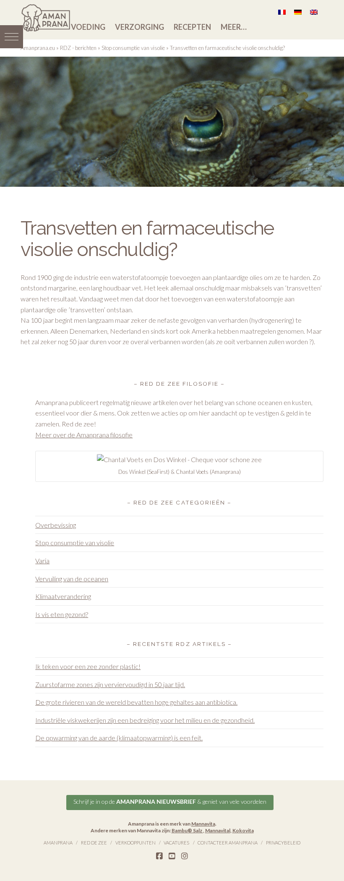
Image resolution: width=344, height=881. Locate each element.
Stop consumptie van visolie (133, 47)
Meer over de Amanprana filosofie (84, 435)
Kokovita (243, 830)
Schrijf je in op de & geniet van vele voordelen (169, 801)
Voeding (88, 26)
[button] (11, 36)
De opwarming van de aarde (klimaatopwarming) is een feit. (119, 738)
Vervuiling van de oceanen (71, 579)
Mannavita (203, 824)
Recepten (192, 26)
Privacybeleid (283, 842)
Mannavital (217, 830)
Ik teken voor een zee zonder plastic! (88, 666)
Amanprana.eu (38, 47)
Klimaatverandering (63, 596)
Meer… (234, 26)
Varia (42, 561)
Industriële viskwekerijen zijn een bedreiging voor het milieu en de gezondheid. (145, 720)
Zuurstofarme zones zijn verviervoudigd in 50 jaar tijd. (110, 684)
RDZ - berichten (78, 47)
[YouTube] (172, 856)
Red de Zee (94, 842)
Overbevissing (55, 525)
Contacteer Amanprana (228, 842)
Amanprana (58, 842)
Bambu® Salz (187, 830)
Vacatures (176, 842)
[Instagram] (184, 856)
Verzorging (139, 26)
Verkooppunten (135, 842)
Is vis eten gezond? (61, 614)
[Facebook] (159, 856)
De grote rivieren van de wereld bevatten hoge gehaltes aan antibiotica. (136, 702)
